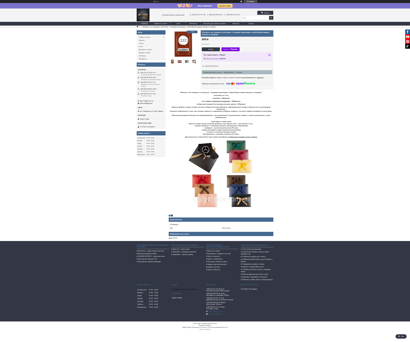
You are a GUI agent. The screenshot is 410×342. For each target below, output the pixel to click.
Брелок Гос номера (213, 251)
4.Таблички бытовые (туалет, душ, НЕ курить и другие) (256, 260)
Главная (144, 23)
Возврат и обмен (145, 52)
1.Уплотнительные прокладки (251, 249)
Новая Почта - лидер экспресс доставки (151, 251)
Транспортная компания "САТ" (147, 259)
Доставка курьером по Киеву (147, 253)
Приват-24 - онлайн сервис (181, 249)
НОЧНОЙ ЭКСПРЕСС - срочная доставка (151, 256)
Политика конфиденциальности (218, 327)
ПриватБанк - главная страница (183, 254)
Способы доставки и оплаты (214, 23)
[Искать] (271, 18)
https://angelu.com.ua (146, 101)
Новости (235, 23)
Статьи (251, 23)
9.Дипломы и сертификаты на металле (254, 277)
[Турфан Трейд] (143, 21)
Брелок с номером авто (215, 259)
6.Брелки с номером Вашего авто (253, 267)
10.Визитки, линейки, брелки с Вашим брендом (257, 279)
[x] (172, 216)
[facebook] (170, 216)
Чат (402, 336)
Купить (210, 49)
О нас (178, 23)
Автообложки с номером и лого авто (219, 253)
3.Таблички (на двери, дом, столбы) (253, 256)
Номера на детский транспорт (217, 264)
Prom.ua (214, 323)
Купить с (227, 49)
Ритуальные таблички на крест (217, 261)
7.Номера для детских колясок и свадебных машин (256, 270)
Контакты (193, 23)
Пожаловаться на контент (199, 327)
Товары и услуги (160, 23)
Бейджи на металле (213, 267)
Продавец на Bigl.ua (205, 325)
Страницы (142, 56)
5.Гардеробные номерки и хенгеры (253, 264)
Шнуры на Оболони (213, 269)
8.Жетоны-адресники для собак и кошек (255, 274)
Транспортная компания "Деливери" (149, 261)
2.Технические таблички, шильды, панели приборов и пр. (255, 253)
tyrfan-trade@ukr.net (146, 103)
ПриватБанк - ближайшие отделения (184, 252)
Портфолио (143, 59)
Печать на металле (213, 256)
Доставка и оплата (145, 49)
